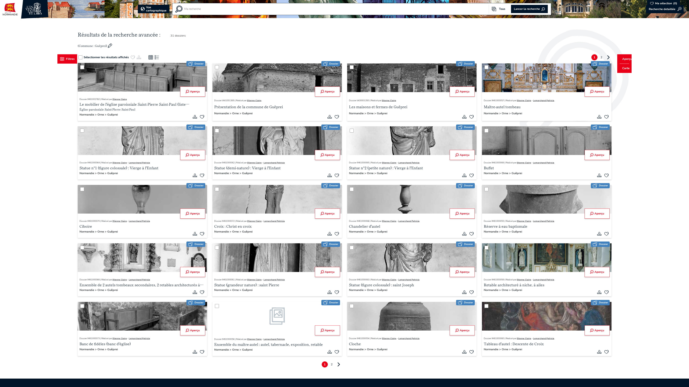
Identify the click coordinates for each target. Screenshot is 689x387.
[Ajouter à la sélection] (205, 116)
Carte (623, 68)
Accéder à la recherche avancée (665, 9)
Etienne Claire (126, 99)
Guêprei (119, 115)
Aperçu (198, 92)
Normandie (94, 115)
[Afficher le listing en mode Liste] (163, 57)
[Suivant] (602, 57)
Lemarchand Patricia (540, 100)
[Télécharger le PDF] (198, 116)
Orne (107, 115)
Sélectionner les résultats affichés (113, 57)
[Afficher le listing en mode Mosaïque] (157, 57)
